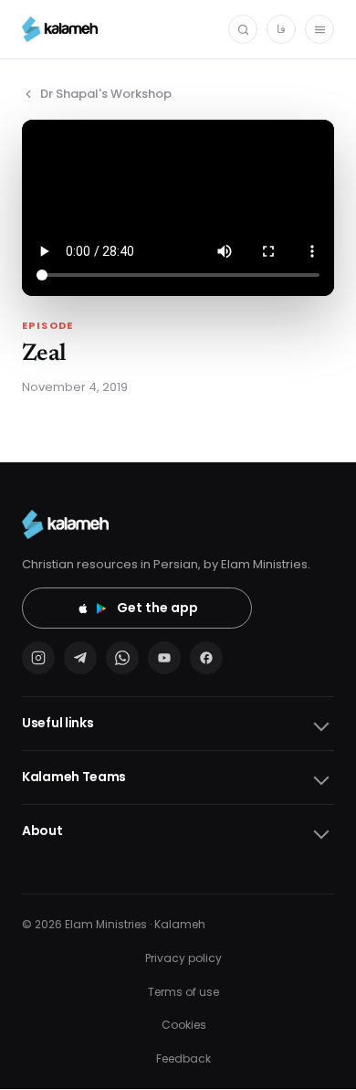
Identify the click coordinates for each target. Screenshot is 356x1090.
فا (281, 29)
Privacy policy (183, 958)
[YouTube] (164, 657)
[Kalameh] (60, 29)
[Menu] (319, 29)
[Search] (242, 29)
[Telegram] (80, 657)
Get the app (157, 607)
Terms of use (183, 992)
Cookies (184, 1024)
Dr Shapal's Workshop (106, 93)
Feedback (183, 1058)
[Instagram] (38, 657)
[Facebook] (206, 657)
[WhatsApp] (122, 657)
